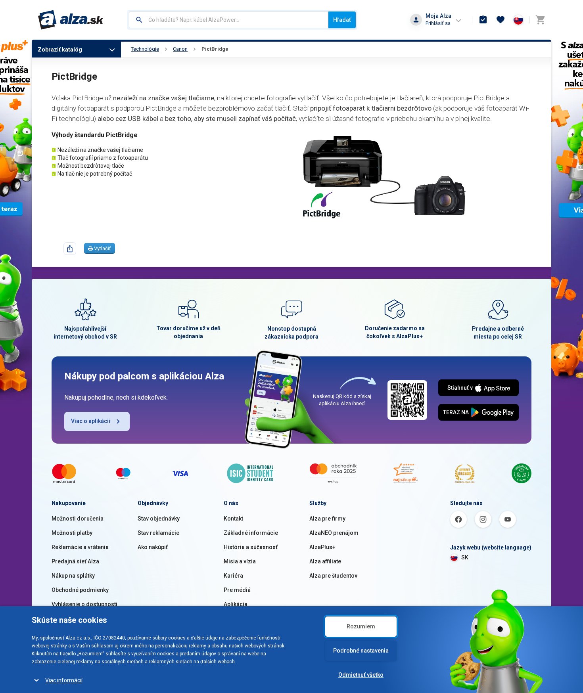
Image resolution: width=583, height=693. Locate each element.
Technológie (145, 49)
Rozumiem (361, 626)
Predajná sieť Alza (75, 561)
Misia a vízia (240, 561)
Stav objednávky (159, 518)
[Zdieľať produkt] (69, 248)
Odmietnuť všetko (361, 675)
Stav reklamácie (158, 533)
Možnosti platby (72, 533)
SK (464, 557)
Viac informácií (63, 680)
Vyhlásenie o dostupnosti (84, 604)
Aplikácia (235, 604)
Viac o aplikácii (90, 421)
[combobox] (228, 19)
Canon (180, 49)
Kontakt (233, 518)
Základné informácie (251, 533)
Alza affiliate (325, 561)
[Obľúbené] (500, 20)
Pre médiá (237, 590)
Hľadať (342, 20)
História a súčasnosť (251, 547)
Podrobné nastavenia (361, 650)
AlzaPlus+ (322, 547)
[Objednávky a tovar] (483, 20)
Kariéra (233, 575)
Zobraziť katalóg (60, 49)
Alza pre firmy (327, 518)
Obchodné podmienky (80, 590)
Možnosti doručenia (78, 518)
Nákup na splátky (73, 575)
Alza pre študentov (333, 575)
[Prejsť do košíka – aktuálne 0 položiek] (540, 20)
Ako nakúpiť (153, 547)
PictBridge (214, 49)
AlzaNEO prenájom (334, 533)
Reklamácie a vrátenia (80, 547)
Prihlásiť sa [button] (438, 23)
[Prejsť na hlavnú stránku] (71, 20)
